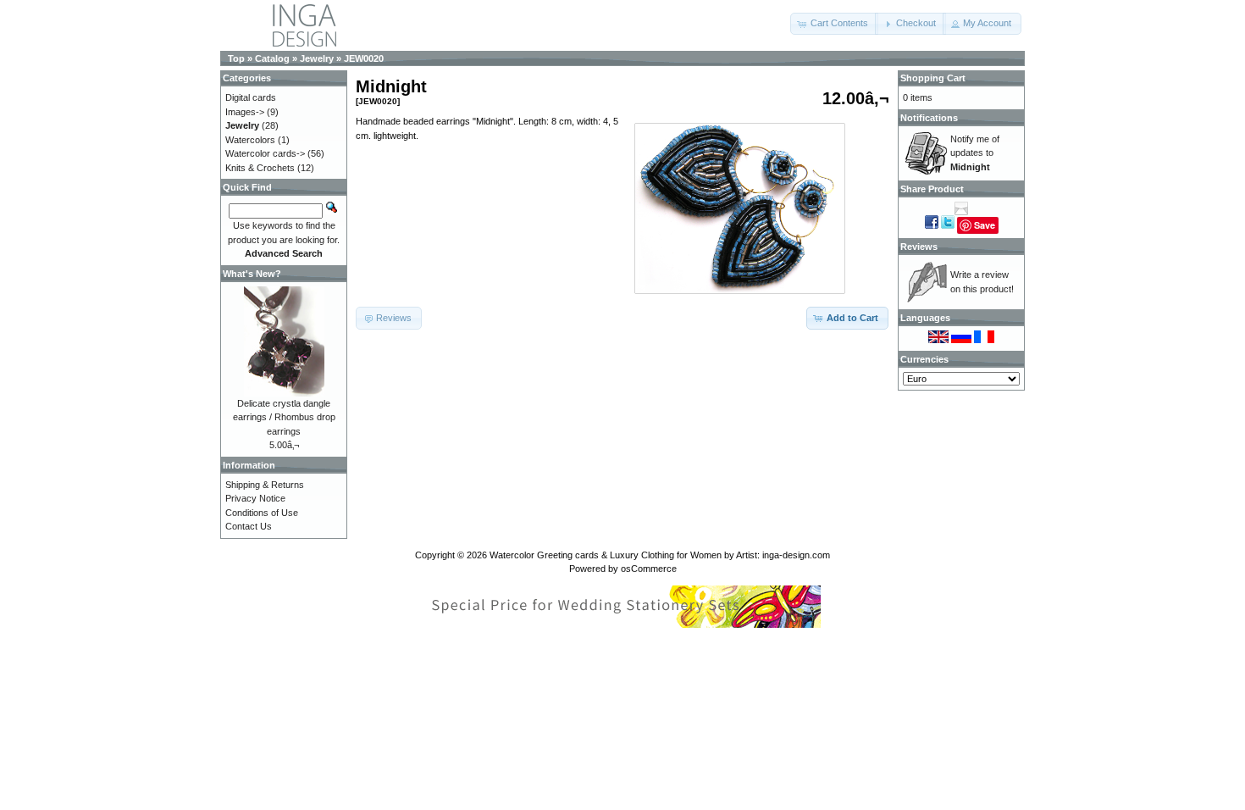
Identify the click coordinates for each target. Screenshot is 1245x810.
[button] (834, 24)
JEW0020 (364, 58)
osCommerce (649, 568)
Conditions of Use (261, 513)
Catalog (272, 58)
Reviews (919, 246)
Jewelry (317, 58)
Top (236, 58)
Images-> (244, 112)
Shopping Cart (933, 78)
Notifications (929, 118)
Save (984, 225)
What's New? (252, 274)
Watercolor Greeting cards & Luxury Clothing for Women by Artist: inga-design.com (660, 555)
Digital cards (250, 97)
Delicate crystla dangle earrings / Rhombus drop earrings (284, 417)
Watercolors (250, 140)
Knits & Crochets (260, 168)
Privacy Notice (255, 498)
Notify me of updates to (974, 153)
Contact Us (248, 526)
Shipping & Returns (264, 485)
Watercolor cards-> (265, 153)
